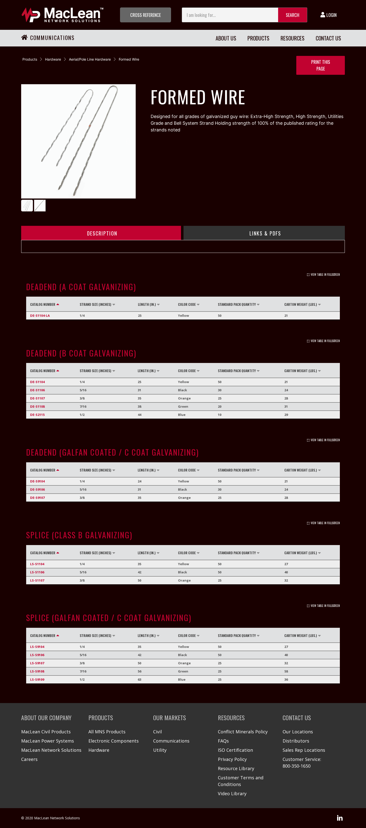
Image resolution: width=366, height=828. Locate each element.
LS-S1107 (37, 580)
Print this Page (320, 65)
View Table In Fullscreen (325, 274)
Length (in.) (147, 304)
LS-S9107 (37, 663)
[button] (145, 14)
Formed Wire (129, 59)
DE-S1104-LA (40, 315)
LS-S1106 (37, 572)
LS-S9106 (37, 655)
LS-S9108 (37, 671)
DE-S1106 (37, 390)
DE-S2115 (37, 414)
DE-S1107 (37, 398)
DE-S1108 (37, 406)
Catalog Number (42, 304)
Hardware (53, 59)
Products (29, 59)
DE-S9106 (37, 489)
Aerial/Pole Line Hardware (90, 59)
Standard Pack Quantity (237, 304)
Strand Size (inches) (95, 304)
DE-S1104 (37, 382)
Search (292, 15)
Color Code (187, 304)
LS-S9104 (37, 646)
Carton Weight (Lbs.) (300, 304)
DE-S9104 (37, 481)
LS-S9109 (37, 679)
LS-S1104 (37, 564)
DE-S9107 (37, 497)
